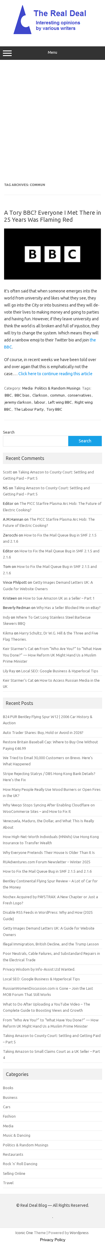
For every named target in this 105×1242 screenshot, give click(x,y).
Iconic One (24, 1233)
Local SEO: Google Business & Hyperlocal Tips (59, 671)
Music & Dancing (16, 1135)
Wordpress (79, 1233)
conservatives (79, 395)
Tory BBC (54, 409)
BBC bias (22, 395)
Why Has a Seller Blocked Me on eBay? (68, 607)
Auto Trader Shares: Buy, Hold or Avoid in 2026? (43, 732)
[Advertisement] (52, 121)
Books (8, 1088)
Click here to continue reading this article (55, 373)
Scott (7, 472)
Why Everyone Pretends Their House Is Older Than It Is (49, 852)
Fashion (9, 1116)
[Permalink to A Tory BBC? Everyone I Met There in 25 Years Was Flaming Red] (52, 278)
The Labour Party (28, 409)
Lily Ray (9, 671)
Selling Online (14, 1173)
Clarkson (39, 395)
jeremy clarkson (18, 402)
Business (10, 1097)
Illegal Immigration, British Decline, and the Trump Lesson (51, 944)
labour (39, 402)
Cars (6, 1107)
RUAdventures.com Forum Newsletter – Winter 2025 (46, 862)
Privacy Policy (52, 1239)
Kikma (8, 633)
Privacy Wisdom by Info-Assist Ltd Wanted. (39, 969)
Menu (52, 52)
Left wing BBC (60, 402)
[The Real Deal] (52, 34)
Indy (6, 617)
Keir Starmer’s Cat (18, 649)
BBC (8, 395)
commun (57, 395)
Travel (8, 1183)
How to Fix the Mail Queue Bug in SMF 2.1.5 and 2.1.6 (47, 871)
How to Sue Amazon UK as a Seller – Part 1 (58, 598)
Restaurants (13, 1154)
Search (9, 432)
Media (27, 388)
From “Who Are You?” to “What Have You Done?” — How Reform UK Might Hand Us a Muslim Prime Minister (52, 655)
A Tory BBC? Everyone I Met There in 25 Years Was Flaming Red (52, 216)
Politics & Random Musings (57, 388)
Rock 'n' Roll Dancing (20, 1164)
